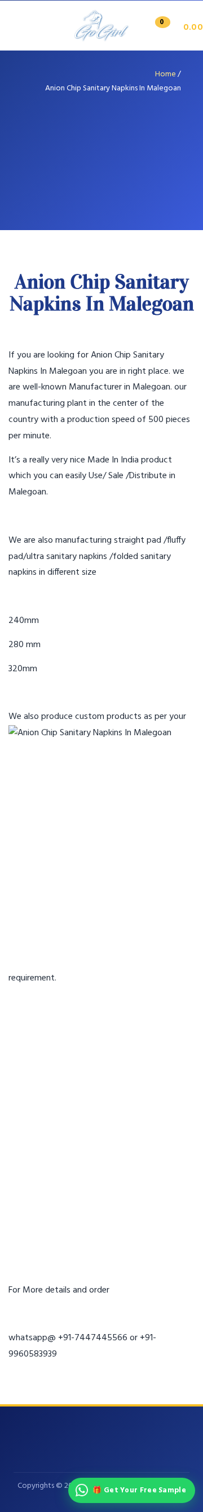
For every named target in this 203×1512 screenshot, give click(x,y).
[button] (175, 27)
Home (165, 74)
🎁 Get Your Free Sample (139, 1490)
